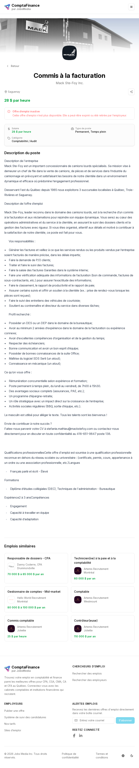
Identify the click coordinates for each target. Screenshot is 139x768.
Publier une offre (14, 710)
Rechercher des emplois (87, 673)
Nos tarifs (10, 723)
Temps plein (98, 131)
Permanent (82, 131)
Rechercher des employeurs (89, 680)
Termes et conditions (102, 755)
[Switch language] (123, 756)
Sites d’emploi (12, 730)
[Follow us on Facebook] (74, 735)
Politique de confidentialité (70, 755)
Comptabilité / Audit (24, 141)
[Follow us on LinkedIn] (81, 735)
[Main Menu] (131, 7)
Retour (15, 65)
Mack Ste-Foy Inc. (69, 83)
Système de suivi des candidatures (25, 717)
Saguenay (14, 91)
